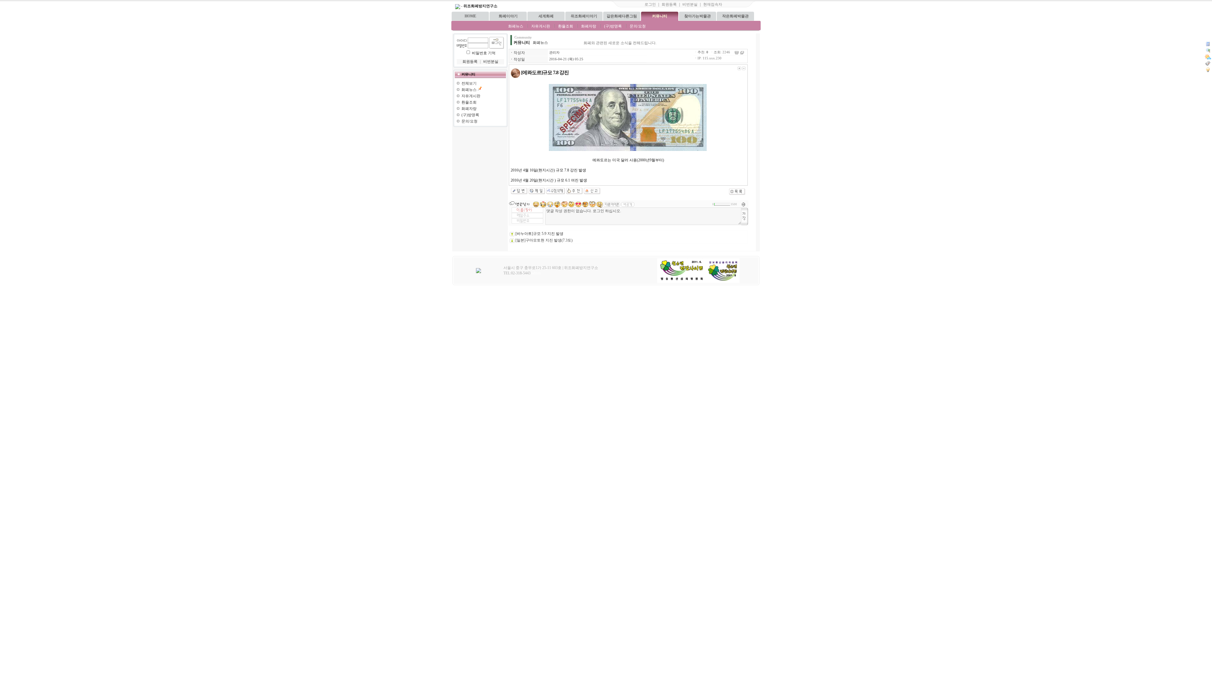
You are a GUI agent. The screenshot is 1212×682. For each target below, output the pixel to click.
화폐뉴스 (515, 26)
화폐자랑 (588, 26)
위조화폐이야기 (584, 16)
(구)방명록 (613, 26)
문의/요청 (638, 26)
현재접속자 (712, 4)
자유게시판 (540, 26)
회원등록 (669, 4)
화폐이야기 (508, 16)
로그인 (650, 4)
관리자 (554, 52)
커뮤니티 (659, 16)
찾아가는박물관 (697, 16)
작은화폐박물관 (735, 16)
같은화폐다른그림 (622, 16)
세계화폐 (546, 16)
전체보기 (469, 83)
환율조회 (565, 26)
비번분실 (690, 4)
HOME (470, 16)
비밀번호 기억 (484, 53)
